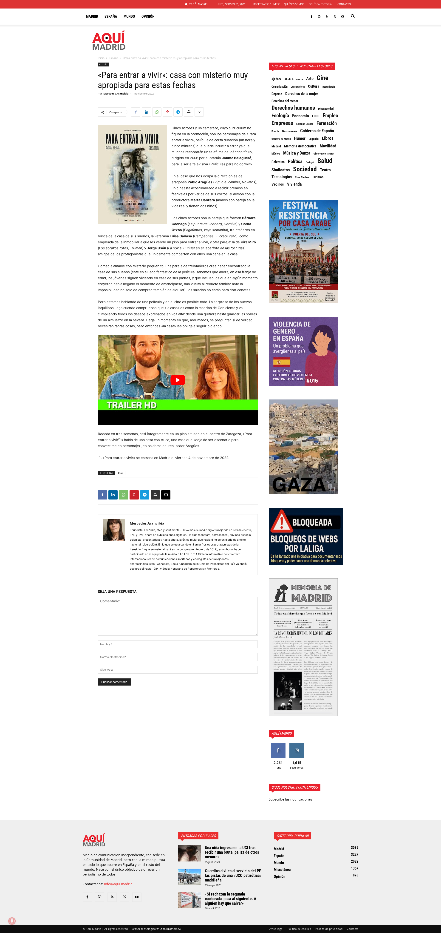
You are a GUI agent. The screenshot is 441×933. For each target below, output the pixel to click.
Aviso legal (276, 929)
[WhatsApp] (156, 112)
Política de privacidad (328, 929)
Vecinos (277, 184)
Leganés (314, 139)
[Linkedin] (146, 112)
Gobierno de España (317, 131)
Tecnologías (281, 177)
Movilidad (328, 146)
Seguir (296, 744)
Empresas (282, 123)
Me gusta (278, 744)
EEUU (315, 116)
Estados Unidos (304, 124)
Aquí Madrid (281, 733)
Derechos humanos (293, 108)
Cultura (313, 86)
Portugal (310, 162)
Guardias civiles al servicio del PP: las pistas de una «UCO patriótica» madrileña (234, 875)
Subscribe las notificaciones (290, 799)
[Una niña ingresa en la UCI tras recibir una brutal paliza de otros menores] (189, 853)
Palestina (278, 162)
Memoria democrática (300, 146)
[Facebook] (311, 17)
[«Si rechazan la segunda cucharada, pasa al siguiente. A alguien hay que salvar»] (189, 900)
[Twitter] (334, 17)
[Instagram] (319, 17)
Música (275, 153)
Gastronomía (289, 131)
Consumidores (298, 86)
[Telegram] (178, 112)
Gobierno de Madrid (281, 139)
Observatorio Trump (324, 153)
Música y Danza (296, 153)
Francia (275, 131)
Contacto (344, 4)
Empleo (330, 115)
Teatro (325, 170)
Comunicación (279, 86)
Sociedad (305, 169)
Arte (310, 78)
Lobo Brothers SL (170, 929)
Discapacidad (326, 108)
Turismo (317, 177)
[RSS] (327, 17)
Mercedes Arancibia (116, 93)
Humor (299, 138)
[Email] (199, 112)
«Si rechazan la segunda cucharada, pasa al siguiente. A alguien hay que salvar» (230, 899)
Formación (327, 123)
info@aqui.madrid (118, 883)
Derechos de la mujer (301, 93)
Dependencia (328, 86)
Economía (300, 116)
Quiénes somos (294, 4)
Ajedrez (276, 79)
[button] (352, 16)
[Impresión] (188, 112)
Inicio (101, 58)
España (111, 16)
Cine (120, 473)
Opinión (148, 16)
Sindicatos (280, 170)
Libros (328, 138)
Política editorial (321, 4)
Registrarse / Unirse (266, 4)
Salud (324, 160)
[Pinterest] (167, 112)
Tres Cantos (302, 177)
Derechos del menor (284, 101)
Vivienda (294, 184)
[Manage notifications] (12, 921)
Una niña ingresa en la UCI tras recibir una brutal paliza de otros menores (232, 852)
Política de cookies (299, 929)
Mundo (129, 16)
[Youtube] (342, 17)
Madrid (92, 16)
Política (295, 161)
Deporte (276, 94)
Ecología (280, 115)
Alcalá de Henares (294, 79)
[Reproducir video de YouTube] (178, 380)
